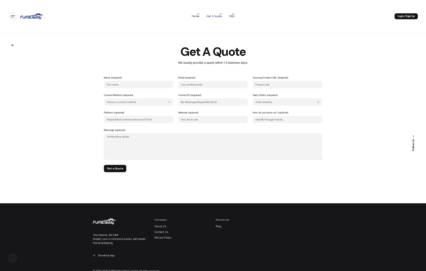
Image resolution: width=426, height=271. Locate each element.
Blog (218, 226)
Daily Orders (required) (265, 95)
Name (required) (113, 77)
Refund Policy (163, 237)
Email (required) (187, 77)
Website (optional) (188, 112)
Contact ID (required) (189, 95)
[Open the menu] (12, 16)
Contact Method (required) (118, 95)
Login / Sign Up (406, 16)
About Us (160, 226)
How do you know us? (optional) (271, 112)
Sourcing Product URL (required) (270, 77)
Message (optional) (114, 130)
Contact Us (161, 232)
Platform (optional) (114, 112)
